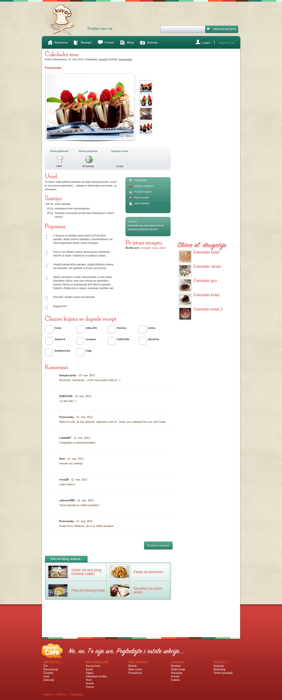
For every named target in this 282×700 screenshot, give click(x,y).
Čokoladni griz (205, 281)
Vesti (89, 679)
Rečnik (132, 665)
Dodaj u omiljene (143, 186)
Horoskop (176, 672)
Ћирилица (77, 694)
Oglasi (90, 672)
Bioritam (176, 665)
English (47, 694)
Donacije (218, 665)
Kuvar (89, 669)
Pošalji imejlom (142, 191)
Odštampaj (140, 180)
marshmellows (147, 225)
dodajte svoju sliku (153, 247)
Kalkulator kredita (96, 676)
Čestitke (48, 672)
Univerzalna (125, 59)
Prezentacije (50, 669)
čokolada (133, 225)
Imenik (90, 683)
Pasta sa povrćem (148, 572)
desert (154, 229)
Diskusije (48, 679)
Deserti (103, 59)
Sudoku (175, 679)
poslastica (143, 229)
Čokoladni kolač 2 (208, 309)
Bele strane (135, 669)
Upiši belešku (141, 203)
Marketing (219, 669)
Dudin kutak (178, 669)
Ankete (175, 676)
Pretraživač (135, 672)
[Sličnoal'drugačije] (202, 244)
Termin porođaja (222, 672)
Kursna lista (93, 665)
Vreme (90, 686)
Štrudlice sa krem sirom (147, 590)
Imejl (46, 676)
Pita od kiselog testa (88, 590)
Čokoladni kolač (206, 252)
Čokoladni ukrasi (207, 266)
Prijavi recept (141, 197)
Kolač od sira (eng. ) (86, 572)
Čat (45, 665)
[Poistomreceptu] (144, 242)
